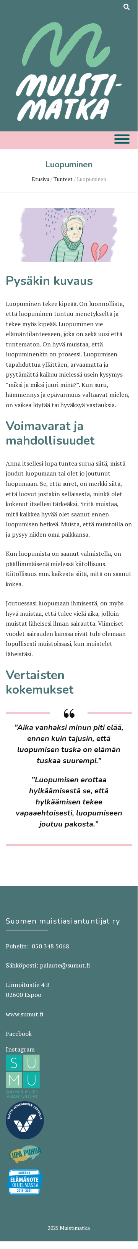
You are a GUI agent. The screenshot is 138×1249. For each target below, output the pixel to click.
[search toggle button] (126, 7)
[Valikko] (122, 139)
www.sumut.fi (25, 1014)
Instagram (20, 1049)
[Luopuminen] (69, 260)
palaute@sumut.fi (65, 965)
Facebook (19, 1033)
